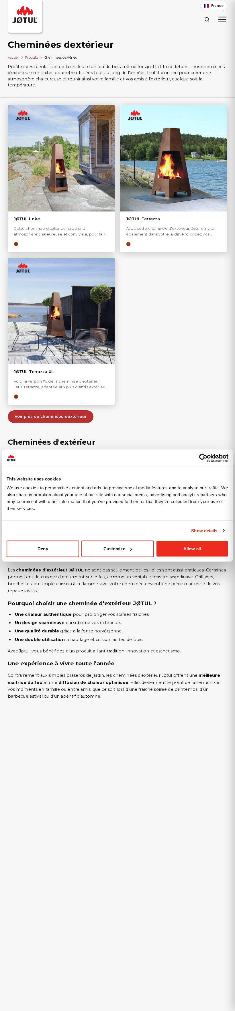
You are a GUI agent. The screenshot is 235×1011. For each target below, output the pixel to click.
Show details (204, 530)
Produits (31, 58)
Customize (114, 548)
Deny (43, 548)
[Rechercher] (206, 19)
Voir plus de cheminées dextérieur (51, 416)
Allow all (192, 548)
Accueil (13, 58)
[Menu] (222, 19)
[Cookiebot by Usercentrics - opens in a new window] (203, 458)
